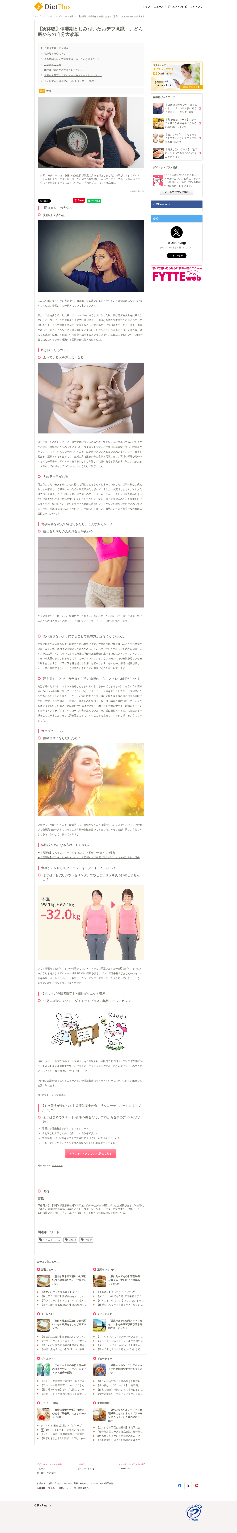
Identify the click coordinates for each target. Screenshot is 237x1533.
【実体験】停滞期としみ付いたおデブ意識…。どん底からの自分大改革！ (112, 16)
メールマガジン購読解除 (102, 1483)
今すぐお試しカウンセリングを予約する (59, 983)
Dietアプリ (197, 6)
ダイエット (57, 1165)
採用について (65, 1488)
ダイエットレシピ (177, 6)
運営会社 (52, 1488)
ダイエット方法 (66, 16)
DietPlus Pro (124, 1468)
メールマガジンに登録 (176, 192)
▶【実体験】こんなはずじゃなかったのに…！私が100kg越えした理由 (76, 852)
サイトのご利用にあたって (75, 1483)
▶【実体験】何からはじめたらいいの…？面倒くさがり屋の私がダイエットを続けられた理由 (89, 857)
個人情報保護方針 (82, 1488)
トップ (146, 6)
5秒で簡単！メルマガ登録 (52, 1095)
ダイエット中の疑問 (46, 1473)
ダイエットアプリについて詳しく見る (90, 1153)
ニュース (159, 6)
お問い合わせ (54, 1483)
